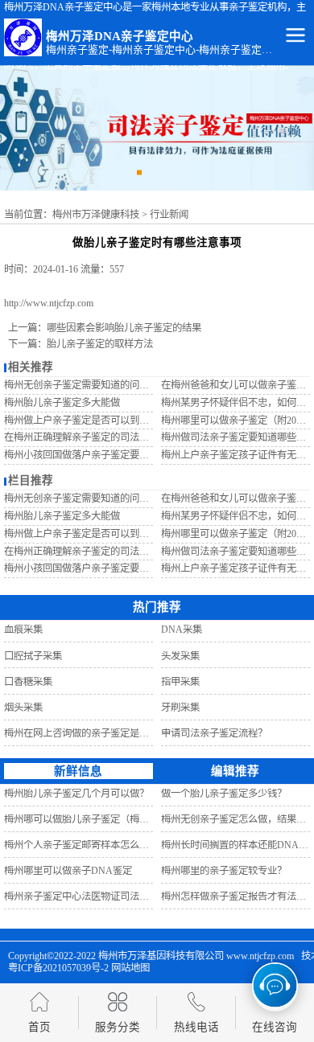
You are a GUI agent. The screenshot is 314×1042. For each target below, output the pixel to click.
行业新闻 (169, 214)
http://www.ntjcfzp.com (48, 303)
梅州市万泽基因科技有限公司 (161, 956)
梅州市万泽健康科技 (95, 214)
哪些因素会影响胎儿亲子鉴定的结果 (124, 328)
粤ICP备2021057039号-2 (58, 968)
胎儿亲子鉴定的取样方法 (100, 344)
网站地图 (130, 968)
